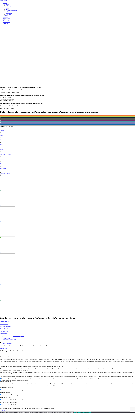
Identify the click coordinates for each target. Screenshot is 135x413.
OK (1, 348)
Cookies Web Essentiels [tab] (5, 364)
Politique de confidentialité (85, 412)
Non (78, 412)
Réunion (2, 149)
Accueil (1, 144)
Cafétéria (2, 159)
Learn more (4, 348)
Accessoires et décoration (5, 154)
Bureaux (2, 130)
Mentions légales (3, 410)
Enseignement (3, 163)
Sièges (1, 135)
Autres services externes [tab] (5, 381)
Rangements (2, 140)
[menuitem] (69, 8)
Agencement (3, 168)
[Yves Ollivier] (3, 0)
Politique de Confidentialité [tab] (6, 406)
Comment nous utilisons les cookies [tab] (8, 356)
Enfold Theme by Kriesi (18, 336)
